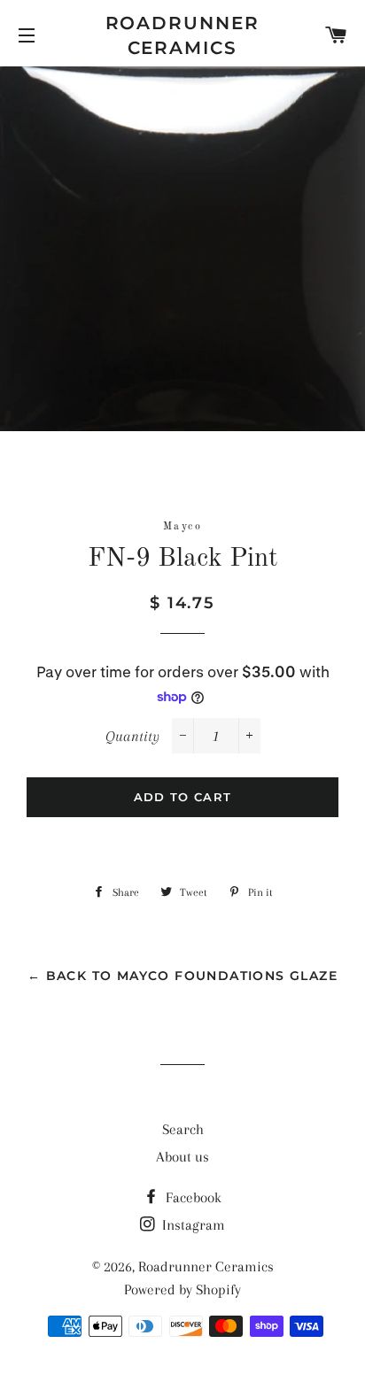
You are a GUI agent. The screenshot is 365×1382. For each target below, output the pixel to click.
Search (183, 1129)
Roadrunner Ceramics (182, 35)
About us (182, 1156)
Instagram (192, 1224)
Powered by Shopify (182, 1289)
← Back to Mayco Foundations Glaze (182, 976)
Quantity (132, 736)
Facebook (191, 1197)
